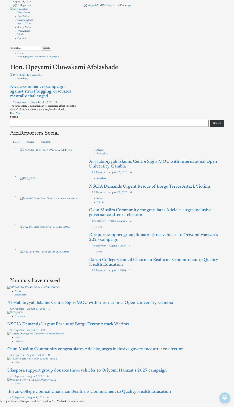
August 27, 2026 (118, 172)
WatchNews (23, 13)
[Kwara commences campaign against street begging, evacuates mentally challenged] (26, 75)
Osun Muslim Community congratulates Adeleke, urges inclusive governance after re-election (95, 349)
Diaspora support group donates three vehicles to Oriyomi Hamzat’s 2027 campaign (87, 370)
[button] (11, 44)
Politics (100, 202)
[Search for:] (25, 48)
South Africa (24, 27)
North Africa (24, 23)
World (20, 34)
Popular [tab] (30, 142)
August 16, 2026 (118, 221)
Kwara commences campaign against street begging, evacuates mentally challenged (40, 91)
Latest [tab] (16, 142)
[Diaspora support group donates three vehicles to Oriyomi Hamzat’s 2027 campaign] (45, 227)
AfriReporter (99, 172)
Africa (99, 150)
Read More (16, 113)
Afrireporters (20, 102)
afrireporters (99, 221)
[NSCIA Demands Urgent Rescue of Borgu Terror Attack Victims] (27, 178)
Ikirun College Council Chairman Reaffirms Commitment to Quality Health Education (89, 391)
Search (14, 117)
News (99, 198)
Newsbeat (22, 79)
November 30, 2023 (41, 102)
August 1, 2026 (117, 270)
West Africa (23, 31)
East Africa (23, 16)
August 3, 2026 (117, 246)
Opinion (22, 38)
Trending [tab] (45, 142)
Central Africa (25, 20)
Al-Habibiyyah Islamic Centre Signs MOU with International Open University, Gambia (90, 303)
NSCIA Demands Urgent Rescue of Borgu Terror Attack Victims (150, 186)
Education (101, 153)
